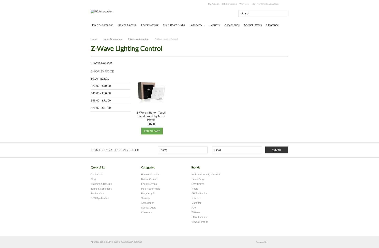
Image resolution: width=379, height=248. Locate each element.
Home (94, 39)
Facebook (269, 168)
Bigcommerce (278, 242)
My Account (214, 4)
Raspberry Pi (197, 24)
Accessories (232, 24)
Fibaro (194, 188)
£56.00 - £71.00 (101, 100)
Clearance (272, 24)
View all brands (199, 222)
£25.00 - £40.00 (101, 85)
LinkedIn (283, 168)
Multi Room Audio (174, 24)
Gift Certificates (229, 4)
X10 (193, 207)
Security (215, 24)
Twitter (263, 168)
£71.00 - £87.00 (101, 107)
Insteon (195, 198)
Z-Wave (195, 212)
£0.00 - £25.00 (100, 78)
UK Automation (199, 217)
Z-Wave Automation (138, 39)
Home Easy (197, 179)
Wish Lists (244, 4)
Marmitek (196, 203)
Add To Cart (152, 131)
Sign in (255, 4)
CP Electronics (199, 193)
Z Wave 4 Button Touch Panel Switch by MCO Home (151, 116)
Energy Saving (150, 24)
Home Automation (102, 24)
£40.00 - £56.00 (101, 93)
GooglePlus (276, 168)
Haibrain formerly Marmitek (205, 174)
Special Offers (253, 24)
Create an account (270, 4)
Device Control (127, 24)
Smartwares (197, 184)
